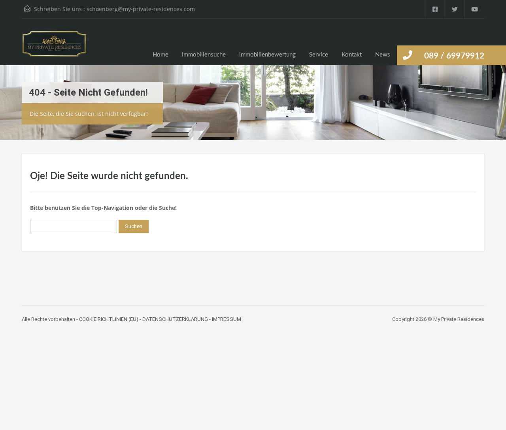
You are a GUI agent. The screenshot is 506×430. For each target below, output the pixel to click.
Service (318, 55)
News (382, 55)
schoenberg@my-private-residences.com (141, 9)
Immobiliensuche (204, 55)
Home (160, 55)
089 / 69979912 (454, 56)
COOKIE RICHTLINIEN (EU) (108, 319)
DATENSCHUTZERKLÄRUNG (175, 319)
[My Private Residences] (54, 47)
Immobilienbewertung (267, 55)
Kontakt (352, 55)
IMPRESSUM (226, 319)
